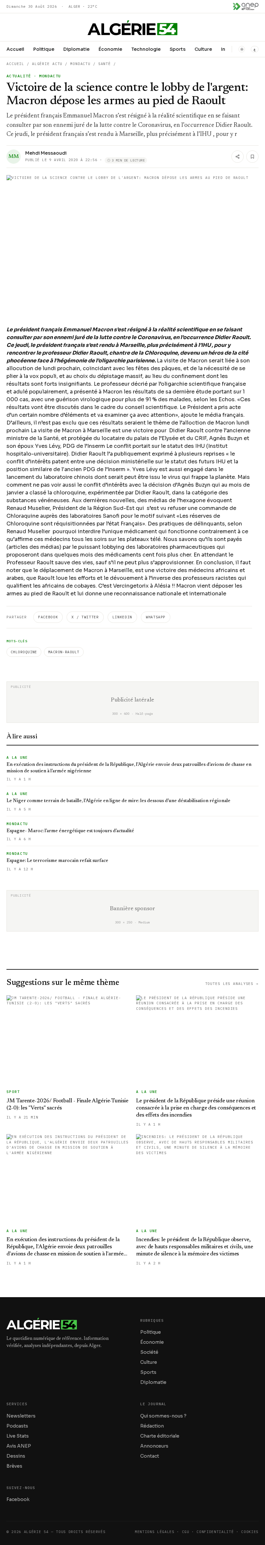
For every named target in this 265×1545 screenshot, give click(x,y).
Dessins (15, 1456)
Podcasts (17, 1426)
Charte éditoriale (159, 1436)
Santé (104, 63)
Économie (110, 49)
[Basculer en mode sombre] (241, 49)
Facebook (48, 617)
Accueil (15, 49)
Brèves (14, 1466)
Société (149, 1352)
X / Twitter (85, 617)
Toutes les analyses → (232, 983)
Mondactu (80, 63)
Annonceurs (154, 1446)
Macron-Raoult (64, 652)
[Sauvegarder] (252, 156)
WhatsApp (155, 617)
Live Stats (17, 1436)
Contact (149, 1456)
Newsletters (21, 1416)
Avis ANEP (18, 1446)
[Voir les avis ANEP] (246, 6)
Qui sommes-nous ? (163, 1416)
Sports (178, 49)
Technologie (146, 49)
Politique (43, 49)
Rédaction (152, 1426)
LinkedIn (122, 617)
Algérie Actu (47, 63)
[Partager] (237, 156)
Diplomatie (76, 49)
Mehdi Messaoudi (46, 153)
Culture (203, 49)
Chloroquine (24, 652)
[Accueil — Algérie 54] (132, 27)
